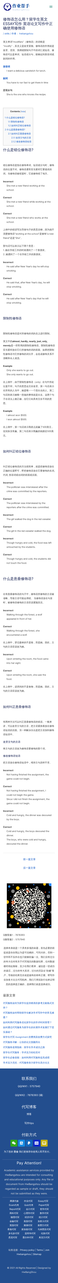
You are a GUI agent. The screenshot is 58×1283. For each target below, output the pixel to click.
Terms (40, 1250)
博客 (29, 1114)
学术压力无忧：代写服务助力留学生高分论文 (26, 1062)
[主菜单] (51, 7)
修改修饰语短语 (21, 141)
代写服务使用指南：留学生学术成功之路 (24, 1047)
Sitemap (37, 1254)
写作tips (29, 1123)
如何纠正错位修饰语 (19, 125)
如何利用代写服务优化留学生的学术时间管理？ (27, 1022)
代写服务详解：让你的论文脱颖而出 (21, 1042)
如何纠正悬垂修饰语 (19, 133)
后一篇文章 (29, 867)
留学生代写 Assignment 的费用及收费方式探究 (27, 1037)
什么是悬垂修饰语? (15, 129)
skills (7, 33)
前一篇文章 (29, 859)
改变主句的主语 (21, 137)
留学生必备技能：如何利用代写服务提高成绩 (26, 1057)
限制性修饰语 (16, 121)
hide (23, 111)
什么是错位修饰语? (15, 117)
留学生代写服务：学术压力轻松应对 (21, 1052)
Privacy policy (27, 1250)
